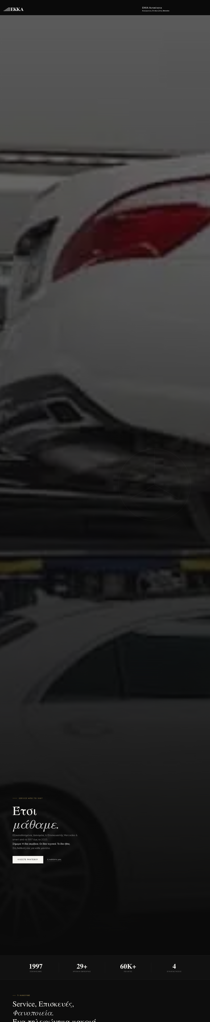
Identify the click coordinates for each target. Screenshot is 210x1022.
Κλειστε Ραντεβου (28, 859)
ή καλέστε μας (54, 859)
